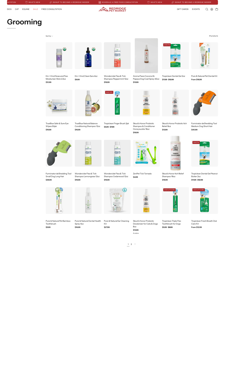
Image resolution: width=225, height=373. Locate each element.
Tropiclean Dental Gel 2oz (173, 76)
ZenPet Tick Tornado (142, 173)
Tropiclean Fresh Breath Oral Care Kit (204, 222)
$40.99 (194, 130)
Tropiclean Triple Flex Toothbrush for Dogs (171, 222)
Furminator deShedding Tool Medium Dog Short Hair (204, 124)
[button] (26, 9)
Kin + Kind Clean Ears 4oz (86, 76)
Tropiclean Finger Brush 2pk (116, 123)
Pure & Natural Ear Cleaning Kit (116, 222)
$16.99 (77, 130)
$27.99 (107, 227)
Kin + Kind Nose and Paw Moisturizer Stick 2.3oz (57, 77)
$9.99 (77, 80)
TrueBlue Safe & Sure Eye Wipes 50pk (57, 124)
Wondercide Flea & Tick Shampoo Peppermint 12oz (116, 77)
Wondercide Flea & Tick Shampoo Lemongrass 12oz (87, 175)
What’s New (40, 2)
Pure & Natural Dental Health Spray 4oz (88, 222)
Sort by (48, 36)
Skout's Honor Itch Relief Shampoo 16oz (173, 175)
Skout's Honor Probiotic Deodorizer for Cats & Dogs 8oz (145, 224)
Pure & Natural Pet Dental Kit (204, 76)
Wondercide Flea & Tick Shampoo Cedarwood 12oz (116, 175)
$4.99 (135, 177)
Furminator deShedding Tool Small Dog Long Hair (58, 175)
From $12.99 (196, 227)
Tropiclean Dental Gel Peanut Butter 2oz (204, 175)
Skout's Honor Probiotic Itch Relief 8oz (174, 124)
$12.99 (48, 82)
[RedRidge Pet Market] (112, 9)
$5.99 (48, 227)
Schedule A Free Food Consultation (126, 2)
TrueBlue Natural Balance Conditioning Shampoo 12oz (87, 124)
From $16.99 (196, 80)
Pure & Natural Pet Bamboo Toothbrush (58, 222)
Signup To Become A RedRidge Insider (76, 2)
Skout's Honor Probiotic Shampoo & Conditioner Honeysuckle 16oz (144, 126)
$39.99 (49, 180)
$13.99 (136, 82)
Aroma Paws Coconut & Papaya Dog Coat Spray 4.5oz (146, 77)
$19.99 (107, 82)
